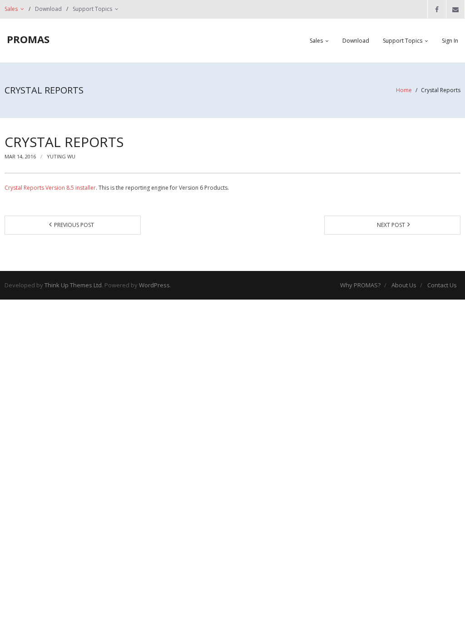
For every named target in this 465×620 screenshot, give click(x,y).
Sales (11, 9)
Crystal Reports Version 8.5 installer (50, 188)
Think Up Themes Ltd (73, 285)
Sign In (450, 40)
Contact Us (442, 285)
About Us (403, 285)
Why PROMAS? (360, 285)
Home (404, 90)
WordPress (154, 285)
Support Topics (92, 9)
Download (48, 9)
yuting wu (61, 156)
